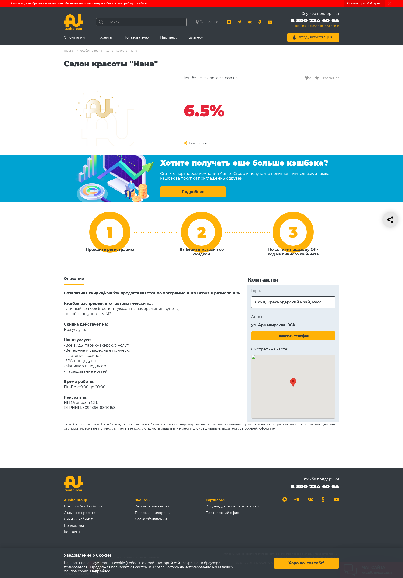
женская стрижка (273, 424)
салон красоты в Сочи (141, 424)
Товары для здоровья (153, 513)
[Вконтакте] (249, 22)
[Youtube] (270, 22)
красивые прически (97, 428)
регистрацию (120, 249)
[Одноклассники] (259, 22)
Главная (69, 50)
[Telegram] (239, 22)
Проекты (104, 37)
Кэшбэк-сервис (90, 50)
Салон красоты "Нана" (92, 424)
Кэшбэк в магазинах (152, 506)
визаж (201, 424)
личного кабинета (300, 254)
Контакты (72, 532)
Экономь (142, 500)
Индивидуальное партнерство (232, 506)
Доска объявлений (151, 519)
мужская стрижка (305, 424)
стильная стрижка (240, 424)
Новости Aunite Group (83, 506)
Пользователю (136, 37)
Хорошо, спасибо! (306, 563)
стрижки (215, 424)
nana (116, 424)
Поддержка (74, 526)
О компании (74, 37)
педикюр (186, 424)
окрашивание (208, 428)
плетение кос (128, 428)
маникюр (169, 424)
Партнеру (168, 37)
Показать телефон (293, 336)
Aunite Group (75, 500)
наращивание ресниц (176, 428)
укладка (148, 428)
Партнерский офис (222, 513)
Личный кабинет (78, 519)
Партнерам (215, 500)
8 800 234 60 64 (315, 486)
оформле (267, 428)
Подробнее (193, 192)
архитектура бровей (239, 428)
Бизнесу (196, 37)
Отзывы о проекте (79, 513)
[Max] (229, 22)
